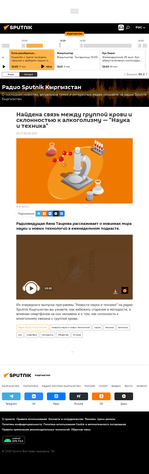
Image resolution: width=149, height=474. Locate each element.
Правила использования (31, 419)
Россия (90, 386)
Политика (30, 386)
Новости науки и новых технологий (71, 327)
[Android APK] (14, 440)
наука (97, 327)
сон (20, 334)
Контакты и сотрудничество (66, 419)
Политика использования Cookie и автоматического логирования (84, 424)
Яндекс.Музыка (122, 289)
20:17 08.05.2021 (26, 133)
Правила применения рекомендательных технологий (36, 429)
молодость (47, 334)
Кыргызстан (10, 386)
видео (116, 386)
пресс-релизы (106, 419)
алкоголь (123, 327)
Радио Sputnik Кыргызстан (32, 327)
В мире (77, 334)
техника (109, 327)
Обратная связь (81, 429)
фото (129, 386)
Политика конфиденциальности (22, 424)
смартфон (32, 334)
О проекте (8, 419)
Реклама (90, 419)
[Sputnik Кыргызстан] (19, 31)
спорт (103, 386)
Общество (63, 334)
